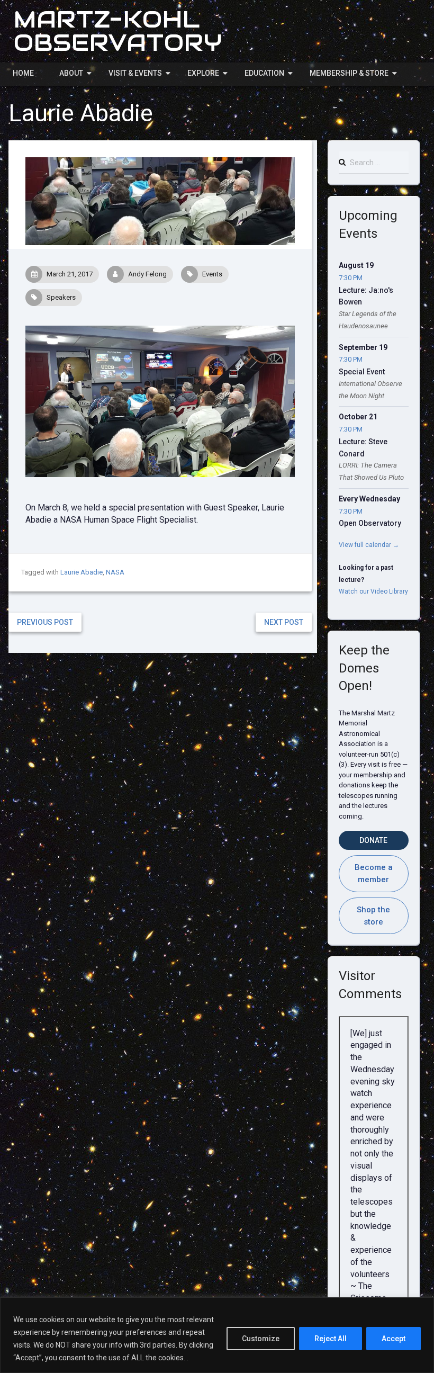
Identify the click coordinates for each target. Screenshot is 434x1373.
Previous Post (45, 622)
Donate (373, 840)
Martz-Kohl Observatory (118, 31)
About (71, 73)
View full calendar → (369, 545)
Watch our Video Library (373, 591)
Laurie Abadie (81, 572)
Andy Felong (147, 274)
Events (212, 274)
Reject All (330, 1338)
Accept (393, 1338)
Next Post (283, 622)
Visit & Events (135, 73)
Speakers (61, 297)
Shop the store (373, 916)
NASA (115, 572)
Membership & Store (349, 73)
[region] (217, 1335)
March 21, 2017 (70, 274)
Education (264, 73)
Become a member (374, 873)
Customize (260, 1338)
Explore (203, 73)
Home (23, 73)
